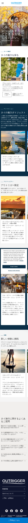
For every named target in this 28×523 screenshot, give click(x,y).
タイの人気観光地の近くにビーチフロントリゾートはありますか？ (12, 440)
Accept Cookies (14, 266)
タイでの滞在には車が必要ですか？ (12, 461)
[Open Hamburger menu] (3, 3)
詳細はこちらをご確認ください (18, 94)
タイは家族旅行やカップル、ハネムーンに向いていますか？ (12, 433)
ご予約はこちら (6, 94)
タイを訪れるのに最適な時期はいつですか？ (12, 455)
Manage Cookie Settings (14, 270)
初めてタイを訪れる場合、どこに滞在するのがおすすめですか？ (12, 426)
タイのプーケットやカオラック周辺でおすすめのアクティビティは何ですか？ (12, 447)
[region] (14, 261)
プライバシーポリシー (4, 516)
